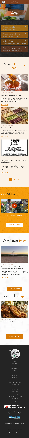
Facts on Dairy (14, 391)
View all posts (14, 288)
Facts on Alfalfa (14, 398)
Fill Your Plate (18, 429)
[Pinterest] (17, 2)
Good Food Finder (19, 423)
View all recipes (14, 336)
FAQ (14, 370)
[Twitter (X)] (14, 2)
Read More (4, 104)
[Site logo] (14, 354)
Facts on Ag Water (14, 401)
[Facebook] (11, 2)
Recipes (14, 366)
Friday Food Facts (14, 384)
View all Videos (14, 224)
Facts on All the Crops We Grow (14, 396)
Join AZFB (14, 377)
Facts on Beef (14, 387)
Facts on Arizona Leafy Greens (14, 394)
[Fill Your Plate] (3, 2)
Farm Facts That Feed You (14, 382)
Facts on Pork (14, 389)
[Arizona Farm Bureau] (14, 406)
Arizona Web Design (16, 432)
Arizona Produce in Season (14, 380)
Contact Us (14, 375)
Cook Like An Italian (10, 421)
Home (14, 361)
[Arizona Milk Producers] (14, 417)
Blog (14, 373)
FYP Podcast (14, 368)
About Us (14, 363)
